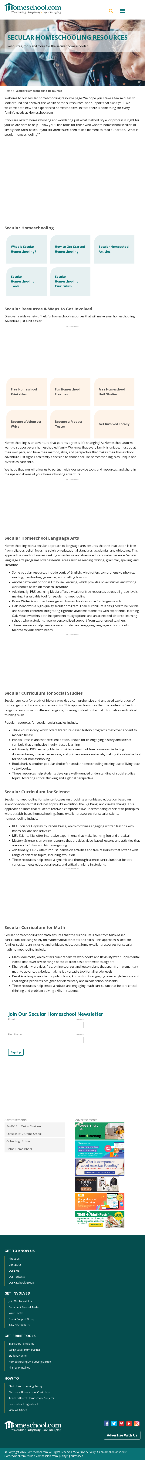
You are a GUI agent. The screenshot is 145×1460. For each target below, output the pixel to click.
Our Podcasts (17, 1276)
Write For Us (16, 1313)
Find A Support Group (22, 1319)
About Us (14, 1258)
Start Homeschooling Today (25, 1386)
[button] (111, 10)
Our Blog (14, 1270)
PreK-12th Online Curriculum (24, 1126)
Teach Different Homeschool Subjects (31, 1398)
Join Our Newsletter (20, 1301)
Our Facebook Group (21, 1282)
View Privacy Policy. (84, 1452)
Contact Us (15, 1264)
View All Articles (18, 1410)
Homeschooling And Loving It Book (30, 1361)
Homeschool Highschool (23, 1404)
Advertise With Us (19, 1325)
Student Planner (18, 1355)
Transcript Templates (21, 1343)
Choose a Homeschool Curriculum (29, 1392)
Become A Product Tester (24, 1307)
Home (8, 91)
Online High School (18, 1141)
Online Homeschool (19, 1149)
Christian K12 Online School (24, 1134)
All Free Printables (19, 1367)
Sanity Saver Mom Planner (24, 1349)
